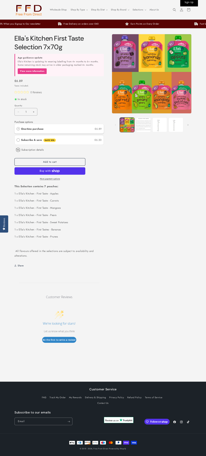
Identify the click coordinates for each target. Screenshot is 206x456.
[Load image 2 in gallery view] (143, 125)
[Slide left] (115, 124)
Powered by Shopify (117, 448)
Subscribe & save (38, 140)
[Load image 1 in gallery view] (127, 125)
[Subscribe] (68, 421)
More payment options (50, 178)
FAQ (44, 397)
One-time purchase (32, 129)
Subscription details (32, 150)
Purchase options (23, 122)
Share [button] (21, 265)
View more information (32, 71)
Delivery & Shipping (95, 397)
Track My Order (58, 397)
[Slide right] (188, 124)
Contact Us (103, 402)
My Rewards (75, 397)
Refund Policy (134, 397)
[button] (79, 9)
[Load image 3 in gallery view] (159, 125)
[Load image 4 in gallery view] (176, 125)
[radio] (18, 129)
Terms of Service (154, 397)
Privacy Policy (116, 397)
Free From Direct (101, 448)
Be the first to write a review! (59, 339)
